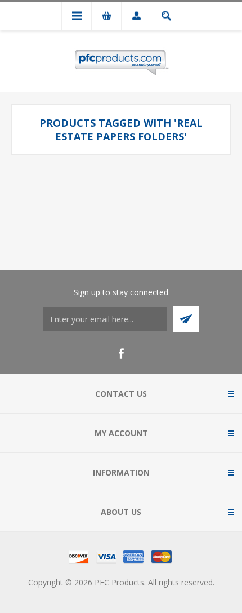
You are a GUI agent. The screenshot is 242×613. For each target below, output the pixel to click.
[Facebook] (121, 354)
